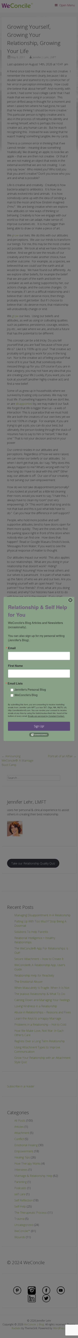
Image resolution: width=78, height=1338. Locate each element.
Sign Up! (39, 726)
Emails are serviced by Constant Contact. (46, 715)
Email (12, 648)
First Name (15, 665)
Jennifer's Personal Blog (30, 689)
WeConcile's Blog (26, 695)
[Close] (70, 600)
